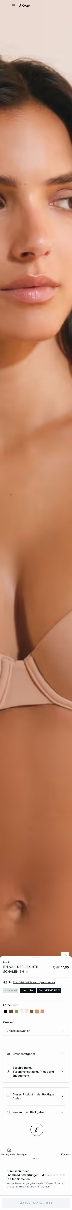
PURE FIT (6, 962)
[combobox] (36, 1031)
